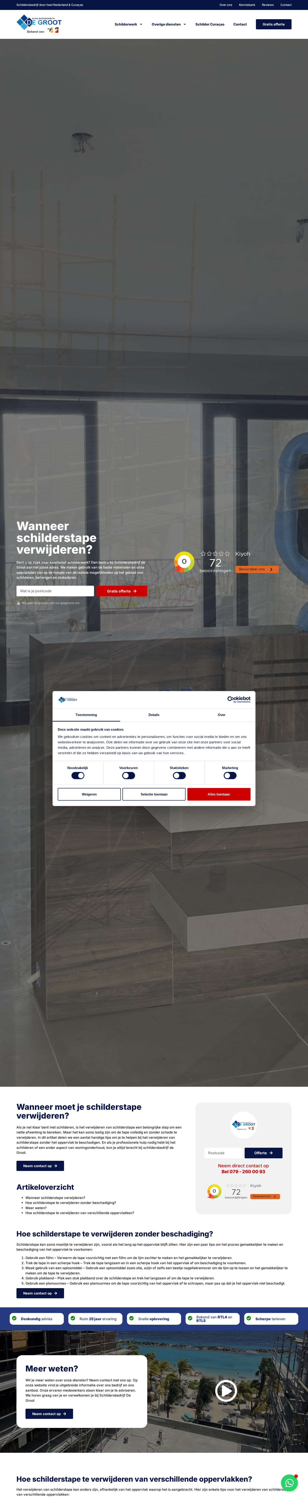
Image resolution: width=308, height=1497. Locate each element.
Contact (240, 24)
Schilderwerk (126, 24)
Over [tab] (221, 715)
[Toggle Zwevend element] (289, 1482)
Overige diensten (166, 24)
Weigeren (89, 794)
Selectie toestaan (154, 794)
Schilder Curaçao (209, 24)
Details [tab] (154, 715)
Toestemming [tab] (86, 715)
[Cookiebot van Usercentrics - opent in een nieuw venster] (231, 699)
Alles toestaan (219, 794)
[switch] (128, 775)
